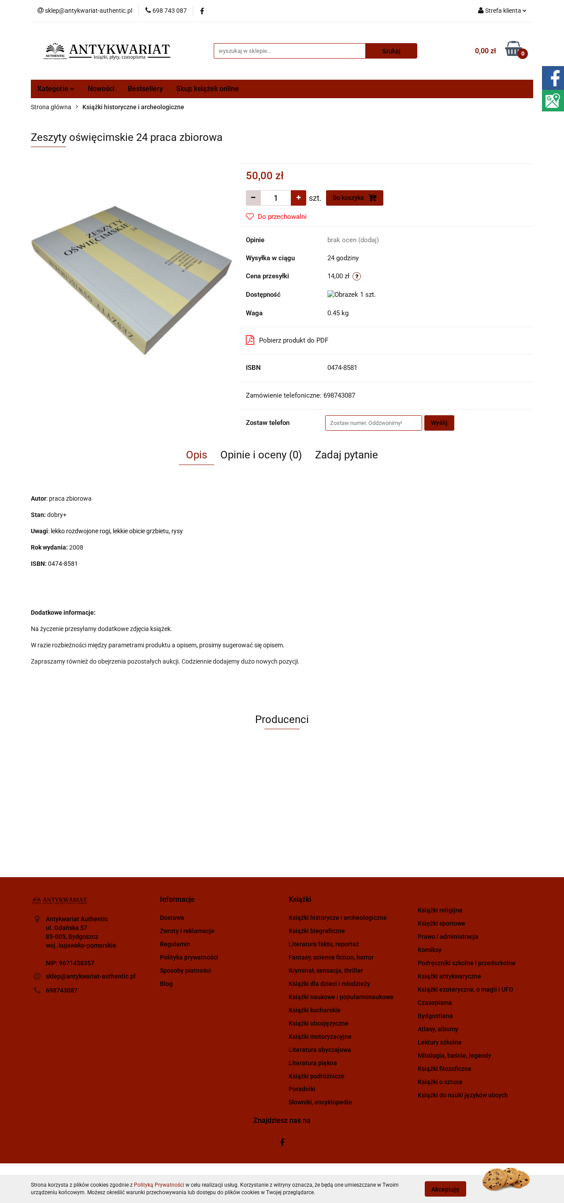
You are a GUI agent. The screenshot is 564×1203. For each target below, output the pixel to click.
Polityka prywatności (189, 957)
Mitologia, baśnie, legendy (454, 1055)
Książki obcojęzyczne (319, 1023)
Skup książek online (207, 89)
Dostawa (172, 917)
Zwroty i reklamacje (187, 930)
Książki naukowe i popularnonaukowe (341, 996)
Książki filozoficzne (444, 1068)
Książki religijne (440, 910)
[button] (177, 899)
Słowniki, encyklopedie (320, 1102)
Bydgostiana (435, 1015)
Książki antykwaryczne (449, 976)
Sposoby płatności (185, 970)
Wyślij (439, 422)
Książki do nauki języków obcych (463, 1095)
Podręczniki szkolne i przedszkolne (467, 963)
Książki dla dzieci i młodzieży (329, 983)
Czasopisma (435, 1002)
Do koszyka (349, 197)
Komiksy (430, 949)
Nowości (101, 89)
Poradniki (302, 1088)
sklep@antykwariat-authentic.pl (91, 976)
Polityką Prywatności (159, 1185)
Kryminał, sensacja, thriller (326, 970)
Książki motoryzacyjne (320, 1036)
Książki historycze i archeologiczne (338, 917)
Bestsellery (145, 89)
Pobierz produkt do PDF (293, 340)
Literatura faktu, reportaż (324, 944)
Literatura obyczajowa (320, 1049)
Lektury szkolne (440, 1042)
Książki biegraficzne (317, 930)
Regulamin (175, 944)
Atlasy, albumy (438, 1029)
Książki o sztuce (440, 1081)
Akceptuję (445, 1188)
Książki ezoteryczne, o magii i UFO (465, 989)
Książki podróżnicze (317, 1076)
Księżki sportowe (441, 923)
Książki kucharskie (315, 1010)
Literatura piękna (313, 1062)
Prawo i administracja (448, 936)
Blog (166, 983)
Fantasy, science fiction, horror (331, 957)
